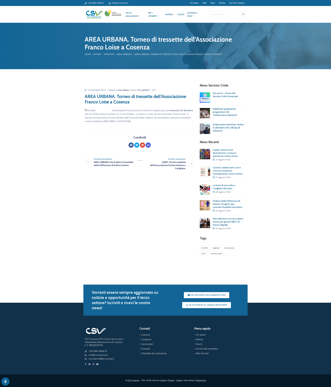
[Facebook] (131, 145)
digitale (216, 248)
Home (88, 54)
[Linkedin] (148, 145)
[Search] (243, 14)
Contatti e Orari (192, 14)
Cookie (179, 380)
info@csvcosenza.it (120, 3)
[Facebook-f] (86, 364)
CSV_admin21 (143, 90)
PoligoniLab (200, 380)
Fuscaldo (145, 348)
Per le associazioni (132, 14)
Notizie (169, 14)
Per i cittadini (152, 14)
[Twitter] (136, 145)
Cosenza (145, 334)
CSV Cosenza (133, 380)
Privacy (222, 3)
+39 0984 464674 (96, 3)
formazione (229, 248)
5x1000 (204, 248)
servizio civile (216, 253)
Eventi (181, 14)
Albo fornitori (202, 353)
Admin (163, 380)
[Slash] (139, 160)
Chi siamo (194, 3)
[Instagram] (93, 364)
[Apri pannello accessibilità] (5, 381)
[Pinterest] (142, 145)
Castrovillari (147, 344)
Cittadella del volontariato (154, 353)
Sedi (204, 3)
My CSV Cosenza (236, 3)
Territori (108, 54)
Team (212, 3)
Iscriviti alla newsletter (207, 348)
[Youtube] (97, 364)
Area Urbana (124, 54)
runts (203, 253)
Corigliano (146, 339)
